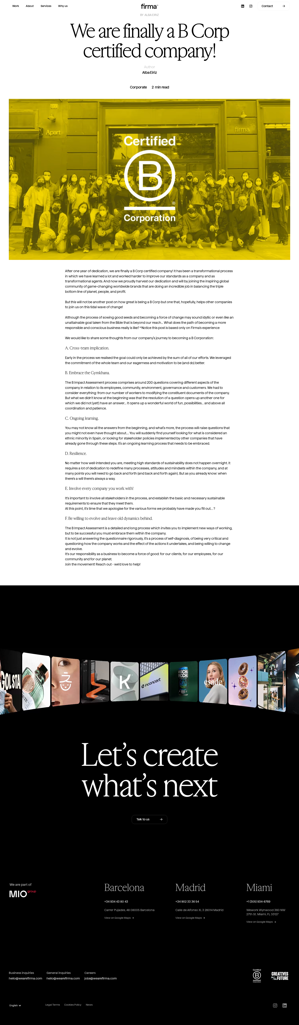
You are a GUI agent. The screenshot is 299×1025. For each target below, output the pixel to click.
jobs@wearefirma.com (100, 978)
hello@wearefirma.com (25, 978)
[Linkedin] (242, 6)
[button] (17, 1005)
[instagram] (251, 6)
